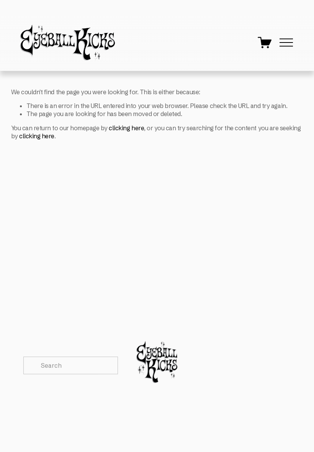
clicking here (126, 128)
